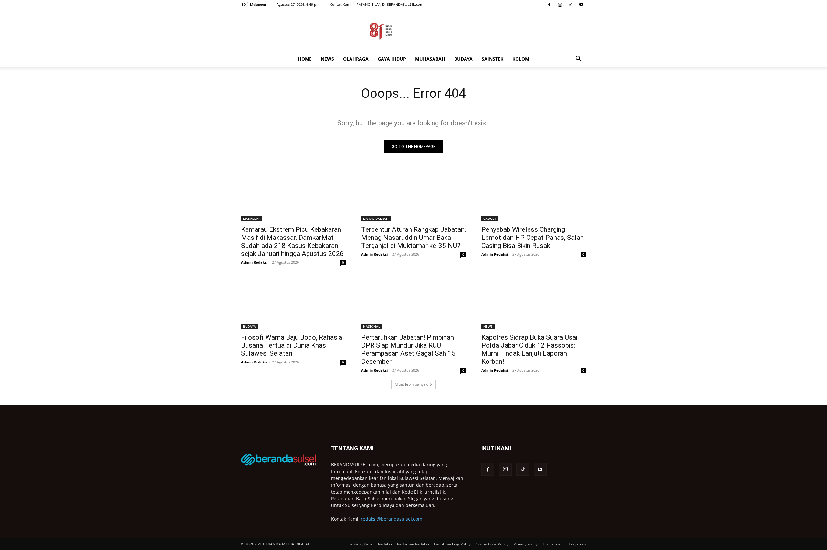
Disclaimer (552, 544)
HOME (305, 59)
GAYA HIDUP (392, 59)
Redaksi (385, 544)
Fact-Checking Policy (452, 544)
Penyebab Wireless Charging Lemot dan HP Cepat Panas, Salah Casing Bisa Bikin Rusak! (532, 238)
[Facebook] (549, 4)
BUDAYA (463, 59)
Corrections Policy (492, 544)
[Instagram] (560, 4)
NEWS (327, 59)
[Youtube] (581, 4)
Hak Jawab (576, 544)
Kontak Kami (340, 4)
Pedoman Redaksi (413, 544)
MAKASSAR (251, 218)
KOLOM (520, 59)
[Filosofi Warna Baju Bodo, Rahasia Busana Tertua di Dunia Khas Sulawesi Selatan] (293, 303)
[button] (578, 59)
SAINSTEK (492, 59)
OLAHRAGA (356, 59)
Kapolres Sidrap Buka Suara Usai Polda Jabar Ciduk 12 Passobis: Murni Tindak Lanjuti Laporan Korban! (529, 349)
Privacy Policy (525, 544)
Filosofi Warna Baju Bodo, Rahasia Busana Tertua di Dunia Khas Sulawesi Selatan (291, 345)
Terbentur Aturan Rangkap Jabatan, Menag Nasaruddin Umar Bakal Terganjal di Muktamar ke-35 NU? (413, 238)
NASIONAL (371, 326)
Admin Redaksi (254, 262)
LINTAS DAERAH (376, 218)
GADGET (489, 218)
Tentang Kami (360, 544)
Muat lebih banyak (411, 384)
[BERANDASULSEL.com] (413, 31)
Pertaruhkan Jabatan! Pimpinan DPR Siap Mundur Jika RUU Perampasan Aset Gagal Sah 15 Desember (408, 349)
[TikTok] (570, 4)
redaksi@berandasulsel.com (391, 519)
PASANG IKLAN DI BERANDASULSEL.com (389, 4)
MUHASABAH (430, 59)
